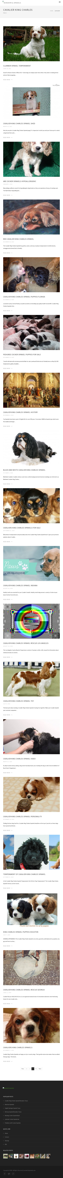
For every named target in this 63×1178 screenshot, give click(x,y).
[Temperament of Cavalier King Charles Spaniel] (31, 852)
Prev (22, 1069)
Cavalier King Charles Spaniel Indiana (20, 585)
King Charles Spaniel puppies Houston (20, 932)
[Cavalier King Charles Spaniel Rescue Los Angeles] (31, 621)
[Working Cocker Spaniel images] (48, 1156)
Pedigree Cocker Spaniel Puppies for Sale (22, 354)
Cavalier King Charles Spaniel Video (19, 759)
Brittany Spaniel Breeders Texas (13, 1112)
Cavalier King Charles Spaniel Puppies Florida (24, 297)
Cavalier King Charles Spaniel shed (19, 123)
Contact (7, 1137)
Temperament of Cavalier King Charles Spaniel (24, 874)
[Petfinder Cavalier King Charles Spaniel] (43, 1156)
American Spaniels (9, 1104)
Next (40, 1069)
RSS (6, 1144)
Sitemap (7, 1140)
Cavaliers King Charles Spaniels (17, 1047)
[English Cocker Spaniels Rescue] (21, 1156)
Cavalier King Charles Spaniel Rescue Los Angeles (25, 643)
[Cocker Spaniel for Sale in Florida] (27, 1156)
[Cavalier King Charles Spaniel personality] (31, 794)
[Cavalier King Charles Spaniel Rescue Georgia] (31, 967)
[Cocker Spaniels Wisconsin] (16, 1156)
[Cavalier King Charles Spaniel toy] (31, 679)
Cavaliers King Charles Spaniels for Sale (22, 528)
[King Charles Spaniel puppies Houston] (31, 910)
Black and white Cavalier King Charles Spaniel (24, 470)
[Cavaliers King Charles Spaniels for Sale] (31, 505)
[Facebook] (4, 1173)
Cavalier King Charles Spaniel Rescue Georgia (24, 990)
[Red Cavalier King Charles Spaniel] (31, 217)
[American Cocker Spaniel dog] (32, 1156)
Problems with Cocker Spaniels (13, 1123)
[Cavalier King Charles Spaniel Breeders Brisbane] (11, 1156)
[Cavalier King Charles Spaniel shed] (31, 101)
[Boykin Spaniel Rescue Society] (5, 1156)
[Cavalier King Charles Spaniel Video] (31, 736)
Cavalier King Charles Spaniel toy (18, 701)
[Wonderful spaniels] (11, 3)
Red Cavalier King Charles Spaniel (18, 239)
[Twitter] (9, 1173)
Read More (6, 79)
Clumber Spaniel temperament (17, 66)
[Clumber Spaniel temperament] (31, 43)
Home (51, 10)
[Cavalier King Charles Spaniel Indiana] (31, 563)
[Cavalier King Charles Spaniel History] (31, 390)
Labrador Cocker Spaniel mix (12, 1119)
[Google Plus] (13, 1173)
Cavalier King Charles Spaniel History (20, 412)
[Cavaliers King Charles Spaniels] (31, 1025)
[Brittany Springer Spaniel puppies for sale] (37, 1156)
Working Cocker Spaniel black (12, 1115)
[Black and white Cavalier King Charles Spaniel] (31, 448)
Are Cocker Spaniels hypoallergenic (19, 181)
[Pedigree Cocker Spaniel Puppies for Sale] (31, 332)
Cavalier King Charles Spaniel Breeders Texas (16, 1101)
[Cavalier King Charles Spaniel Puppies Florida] (31, 274)
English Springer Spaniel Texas (12, 1108)
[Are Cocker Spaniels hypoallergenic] (31, 159)
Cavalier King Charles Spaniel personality (22, 816)
